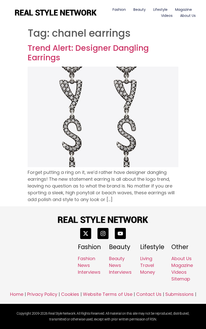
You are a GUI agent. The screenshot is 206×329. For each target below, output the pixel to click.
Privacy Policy (42, 294)
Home (16, 294)
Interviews (89, 272)
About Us (188, 15)
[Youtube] (120, 233)
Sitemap (180, 279)
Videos (167, 15)
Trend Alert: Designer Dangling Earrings (88, 52)
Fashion (119, 9)
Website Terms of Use (107, 294)
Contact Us (149, 294)
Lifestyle (160, 9)
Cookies (70, 294)
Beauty (139, 9)
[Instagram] (103, 233)
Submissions (179, 294)
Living (146, 258)
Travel (147, 265)
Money (147, 272)
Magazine (183, 9)
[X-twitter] (85, 233)
